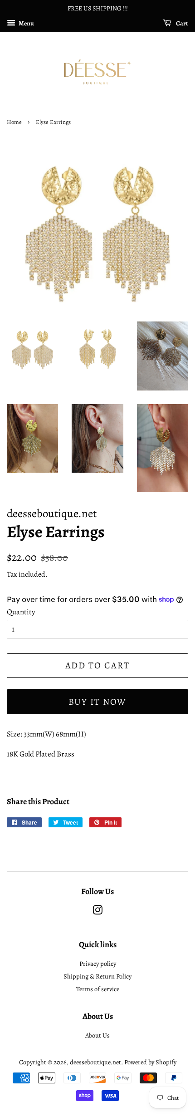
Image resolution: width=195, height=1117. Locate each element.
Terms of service (97, 988)
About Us (97, 1035)
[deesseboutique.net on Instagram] (97, 911)
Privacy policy (97, 963)
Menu (26, 23)
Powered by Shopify (150, 1062)
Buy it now (97, 702)
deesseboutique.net (95, 1062)
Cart (181, 23)
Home (14, 122)
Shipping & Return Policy (97, 976)
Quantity (21, 612)
